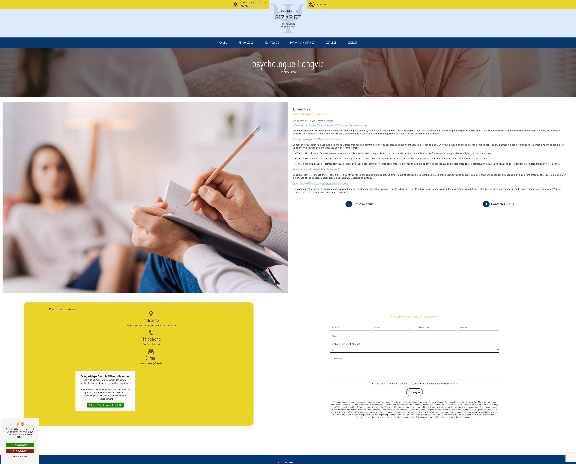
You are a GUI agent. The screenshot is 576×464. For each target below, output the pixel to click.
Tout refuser (20, 450)
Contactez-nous (502, 204)
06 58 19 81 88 (322, 4)
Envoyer (414, 392)
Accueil (223, 42)
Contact (352, 42)
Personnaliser (20, 456)
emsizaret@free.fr (151, 363)
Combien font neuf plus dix (345, 343)
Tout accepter (21, 444)
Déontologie (272, 42)
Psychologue (245, 42)
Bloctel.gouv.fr (411, 417)
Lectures (331, 42)
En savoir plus (364, 204)
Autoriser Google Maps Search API (105, 405)
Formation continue (302, 42)
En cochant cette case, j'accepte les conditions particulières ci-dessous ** (414, 383)
